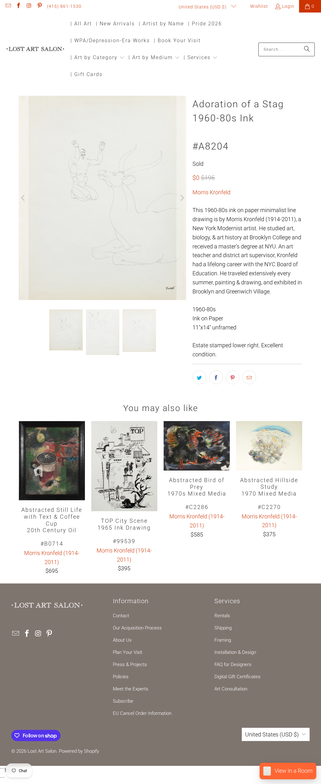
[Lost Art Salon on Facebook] (18, 6)
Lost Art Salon (42, 751)
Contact (121, 616)
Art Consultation (230, 689)
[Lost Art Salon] (35, 49)
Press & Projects (130, 664)
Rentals (222, 616)
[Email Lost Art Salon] (8, 6)
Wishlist (258, 6)
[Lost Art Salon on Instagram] (29, 6)
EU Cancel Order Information (142, 713)
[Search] (307, 49)
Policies (121, 677)
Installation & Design (235, 652)
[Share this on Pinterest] (232, 377)
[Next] (181, 198)
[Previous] (23, 198)
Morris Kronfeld (211, 192)
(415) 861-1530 (64, 6)
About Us (122, 640)
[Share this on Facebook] (216, 377)
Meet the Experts (130, 689)
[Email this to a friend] (249, 377)
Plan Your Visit (127, 652)
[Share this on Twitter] (199, 377)
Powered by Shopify (79, 751)
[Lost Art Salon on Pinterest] (39, 6)
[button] (97, 58)
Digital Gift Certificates (237, 677)
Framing (222, 640)
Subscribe (123, 701)
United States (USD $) (203, 6)
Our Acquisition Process (137, 628)
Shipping (223, 628)
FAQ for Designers (232, 664)
